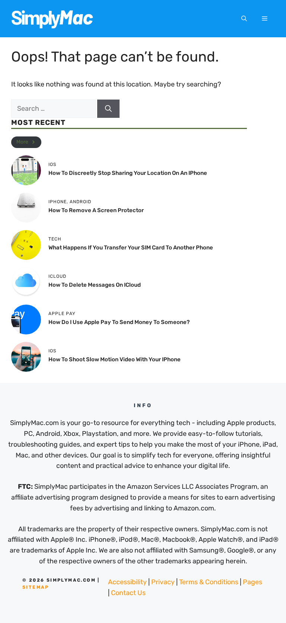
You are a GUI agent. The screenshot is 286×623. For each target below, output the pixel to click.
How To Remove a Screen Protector (96, 210)
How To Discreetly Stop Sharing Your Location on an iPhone (127, 173)
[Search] (108, 109)
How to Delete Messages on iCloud (94, 284)
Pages (252, 582)
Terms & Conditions (208, 582)
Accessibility (127, 582)
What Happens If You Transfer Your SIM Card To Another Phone (130, 247)
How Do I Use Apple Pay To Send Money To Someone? (119, 322)
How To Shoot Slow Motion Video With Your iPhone (114, 359)
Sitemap (35, 587)
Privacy (163, 582)
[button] (244, 18)
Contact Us (128, 593)
